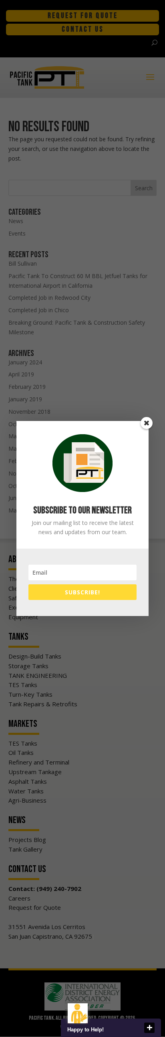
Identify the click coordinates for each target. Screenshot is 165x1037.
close (149, 1028)
